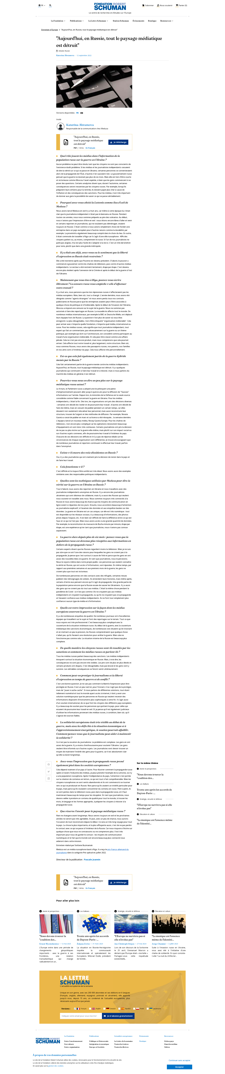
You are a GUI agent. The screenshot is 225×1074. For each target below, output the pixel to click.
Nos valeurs (69, 1044)
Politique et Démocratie (98, 1041)
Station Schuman (121, 21)
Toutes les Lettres (121, 1044)
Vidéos (167, 1047)
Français (83, 1009)
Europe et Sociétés (96, 1047)
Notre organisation (72, 1047)
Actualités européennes (123, 1036)
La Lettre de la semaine (123, 1041)
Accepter (179, 1067)
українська (157, 1009)
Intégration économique (99, 1044)
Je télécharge (120, 142)
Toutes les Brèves (121, 1047)
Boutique (152, 21)
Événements (138, 21)
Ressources (165, 21)
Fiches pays (169, 1041)
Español (127, 1009)
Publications (94, 1036)
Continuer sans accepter (179, 1060)
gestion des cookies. (56, 1066)
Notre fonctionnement (73, 1041)
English (98, 1009)
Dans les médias (170, 1044)
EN (81, 113)
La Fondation (69, 1036)
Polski (142, 1009)
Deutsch (113, 1009)
